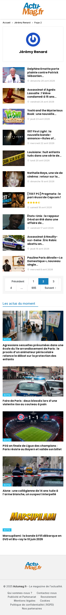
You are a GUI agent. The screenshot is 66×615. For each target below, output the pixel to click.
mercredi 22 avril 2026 (42, 143)
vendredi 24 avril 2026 (42, 101)
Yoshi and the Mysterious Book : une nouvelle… (45, 112)
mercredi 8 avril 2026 (41, 269)
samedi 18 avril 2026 (41, 207)
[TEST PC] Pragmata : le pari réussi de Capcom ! (44, 195)
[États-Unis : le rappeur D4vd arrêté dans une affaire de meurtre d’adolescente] (14, 222)
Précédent (18, 281)
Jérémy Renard (33, 51)
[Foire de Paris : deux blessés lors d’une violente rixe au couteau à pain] (33, 381)
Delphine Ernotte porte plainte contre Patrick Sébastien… (43, 72)
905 (34, 287)
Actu (7, 339)
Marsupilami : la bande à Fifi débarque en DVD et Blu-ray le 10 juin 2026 (32, 537)
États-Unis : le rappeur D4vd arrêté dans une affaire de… (43, 219)
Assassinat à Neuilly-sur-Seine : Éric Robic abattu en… (42, 240)
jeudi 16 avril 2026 (39, 248)
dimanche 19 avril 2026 (42, 181)
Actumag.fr (20, 586)
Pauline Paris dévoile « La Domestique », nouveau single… (44, 261)
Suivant (49, 287)
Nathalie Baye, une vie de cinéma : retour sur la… (45, 174)
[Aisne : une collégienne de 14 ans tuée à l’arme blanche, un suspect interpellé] (33, 471)
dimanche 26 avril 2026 (42, 81)
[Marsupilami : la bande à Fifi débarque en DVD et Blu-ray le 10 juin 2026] (33, 516)
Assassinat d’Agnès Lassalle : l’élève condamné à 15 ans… (41, 93)
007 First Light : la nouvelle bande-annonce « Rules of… (41, 135)
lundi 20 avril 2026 (40, 160)
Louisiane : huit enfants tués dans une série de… (44, 153)
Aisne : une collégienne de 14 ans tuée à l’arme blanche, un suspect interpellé (30, 492)
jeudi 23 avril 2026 (40, 119)
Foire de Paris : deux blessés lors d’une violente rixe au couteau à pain (30, 402)
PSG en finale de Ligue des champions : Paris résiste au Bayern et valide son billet (32, 447)
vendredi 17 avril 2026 (42, 228)
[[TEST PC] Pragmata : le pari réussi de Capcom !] (14, 200)
